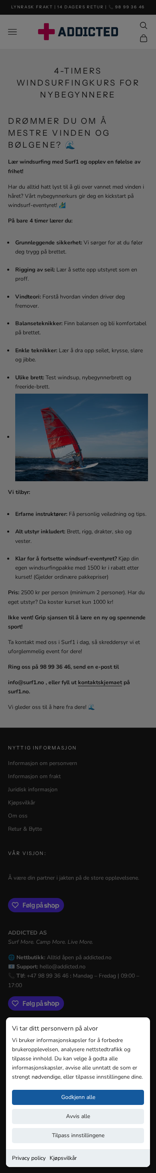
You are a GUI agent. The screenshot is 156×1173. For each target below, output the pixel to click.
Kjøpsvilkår (63, 1158)
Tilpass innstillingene (78, 1135)
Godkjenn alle (78, 1097)
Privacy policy (29, 1158)
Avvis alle (78, 1116)
